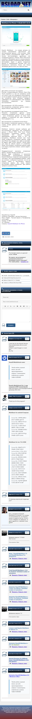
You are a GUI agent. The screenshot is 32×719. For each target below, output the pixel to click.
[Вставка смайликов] (27, 306)
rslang (10, 407)
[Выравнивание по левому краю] (17, 306)
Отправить (11, 325)
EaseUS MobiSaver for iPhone (16, 223)
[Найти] (28, 10)
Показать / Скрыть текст (19, 558)
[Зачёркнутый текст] (14, 306)
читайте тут (24, 261)
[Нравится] (8, 233)
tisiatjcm (11, 338)
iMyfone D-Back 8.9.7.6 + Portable (11, 280)
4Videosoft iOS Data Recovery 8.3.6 (12, 278)
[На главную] (16, 3)
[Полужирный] (5, 306)
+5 (6, 233)
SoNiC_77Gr (12, 396)
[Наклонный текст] (8, 306)
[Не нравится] (3, 233)
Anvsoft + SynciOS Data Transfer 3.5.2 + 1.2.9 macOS (16, 275)
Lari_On (11, 548)
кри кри (11, 509)
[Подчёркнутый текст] (10, 306)
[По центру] (20, 306)
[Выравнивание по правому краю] (23, 306)
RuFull (10, 532)
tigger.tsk (11, 494)
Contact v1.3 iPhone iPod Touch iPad (12, 282)
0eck (10, 357)
